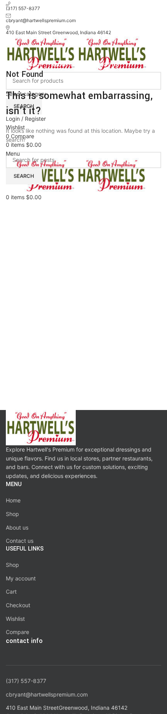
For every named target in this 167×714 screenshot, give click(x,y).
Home (13, 500)
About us (17, 527)
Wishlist (15, 618)
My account (21, 578)
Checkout (18, 605)
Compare (17, 632)
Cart (11, 591)
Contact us (19, 540)
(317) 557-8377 (26, 681)
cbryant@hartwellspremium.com (47, 694)
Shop (12, 514)
